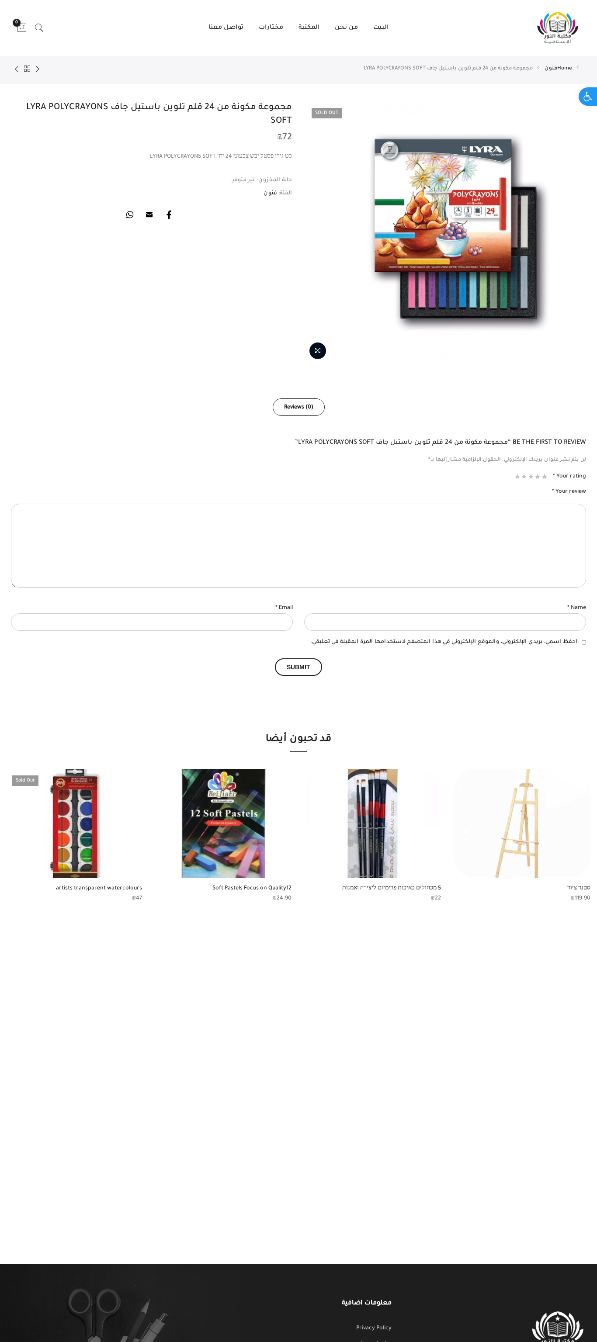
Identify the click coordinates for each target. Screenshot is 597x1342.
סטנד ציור (578, 888)
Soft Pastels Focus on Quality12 (252, 888)
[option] (522, 836)
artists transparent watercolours (99, 888)
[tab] (299, 407)
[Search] (39, 28)
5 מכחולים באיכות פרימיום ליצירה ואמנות (391, 888)
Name (576, 608)
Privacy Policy (374, 1328)
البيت (381, 27)
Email (284, 608)
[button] (588, 96)
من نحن (346, 27)
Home (564, 69)
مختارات (271, 27)
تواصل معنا (225, 27)
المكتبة (308, 27)
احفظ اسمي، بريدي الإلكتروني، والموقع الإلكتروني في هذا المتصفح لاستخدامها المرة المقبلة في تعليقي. (443, 642)
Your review (569, 492)
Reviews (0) (298, 408)
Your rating (569, 477)
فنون (551, 69)
